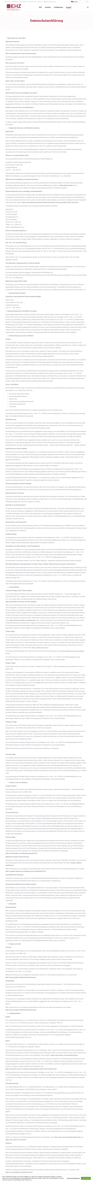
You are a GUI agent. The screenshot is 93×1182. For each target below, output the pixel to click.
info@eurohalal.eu (51, 1)
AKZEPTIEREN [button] (86, 1178)
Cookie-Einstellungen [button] (73, 1178)
